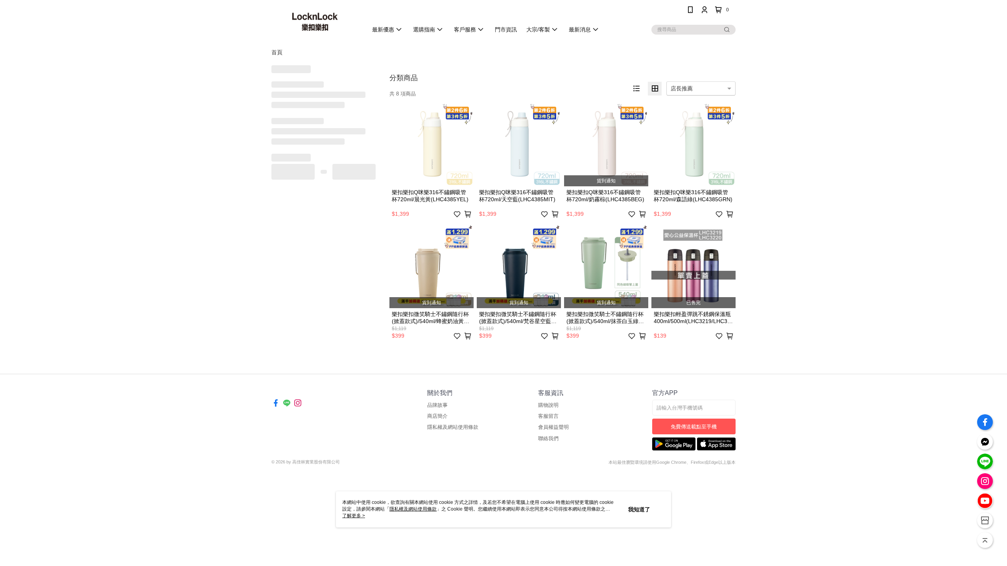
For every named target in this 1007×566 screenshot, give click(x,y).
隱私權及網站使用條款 (452, 427)
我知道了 (639, 509)
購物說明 (548, 405)
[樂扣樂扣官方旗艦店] (314, 20)
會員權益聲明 (553, 427)
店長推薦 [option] (682, 88)
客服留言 (548, 416)
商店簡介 (437, 416)
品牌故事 (437, 405)
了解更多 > (353, 515)
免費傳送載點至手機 (694, 427)
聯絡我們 (548, 438)
